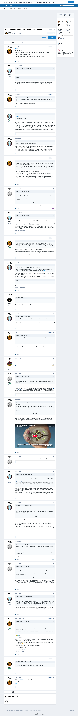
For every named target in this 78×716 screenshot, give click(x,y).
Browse (6, 5)
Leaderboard (26, 8)
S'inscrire (71, 2)
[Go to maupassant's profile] (9, 193)
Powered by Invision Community (39, 714)
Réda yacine (62, 50)
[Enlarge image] (18, 410)
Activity (11, 5)
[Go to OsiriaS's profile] (59, 38)
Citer (18, 61)
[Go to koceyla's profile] (9, 363)
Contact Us (42, 713)
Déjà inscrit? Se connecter (62, 2)
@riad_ (16, 48)
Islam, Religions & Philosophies (19, 33)
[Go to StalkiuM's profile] (9, 300)
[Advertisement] (23, 20)
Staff (15, 8)
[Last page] (19, 42)
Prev (8, 42)
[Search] (72, 5)
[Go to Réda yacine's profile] (59, 50)
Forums (5, 8)
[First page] (5, 42)
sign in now (28, 697)
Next (17, 42)
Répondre (52, 37)
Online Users (19, 8)
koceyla (9, 358)
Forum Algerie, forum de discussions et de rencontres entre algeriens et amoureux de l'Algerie (29, 2)
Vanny (10, 32)
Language (36, 713)
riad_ (9, 65)
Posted (18, 46)
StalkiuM (27, 68)
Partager (44, 33)
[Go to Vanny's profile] (6, 33)
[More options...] (54, 46)
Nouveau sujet (43, 37)
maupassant (9, 188)
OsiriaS (61, 37)
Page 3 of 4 (24, 42)
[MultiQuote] (15, 61)
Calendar (10, 8)
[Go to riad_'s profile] (9, 71)
